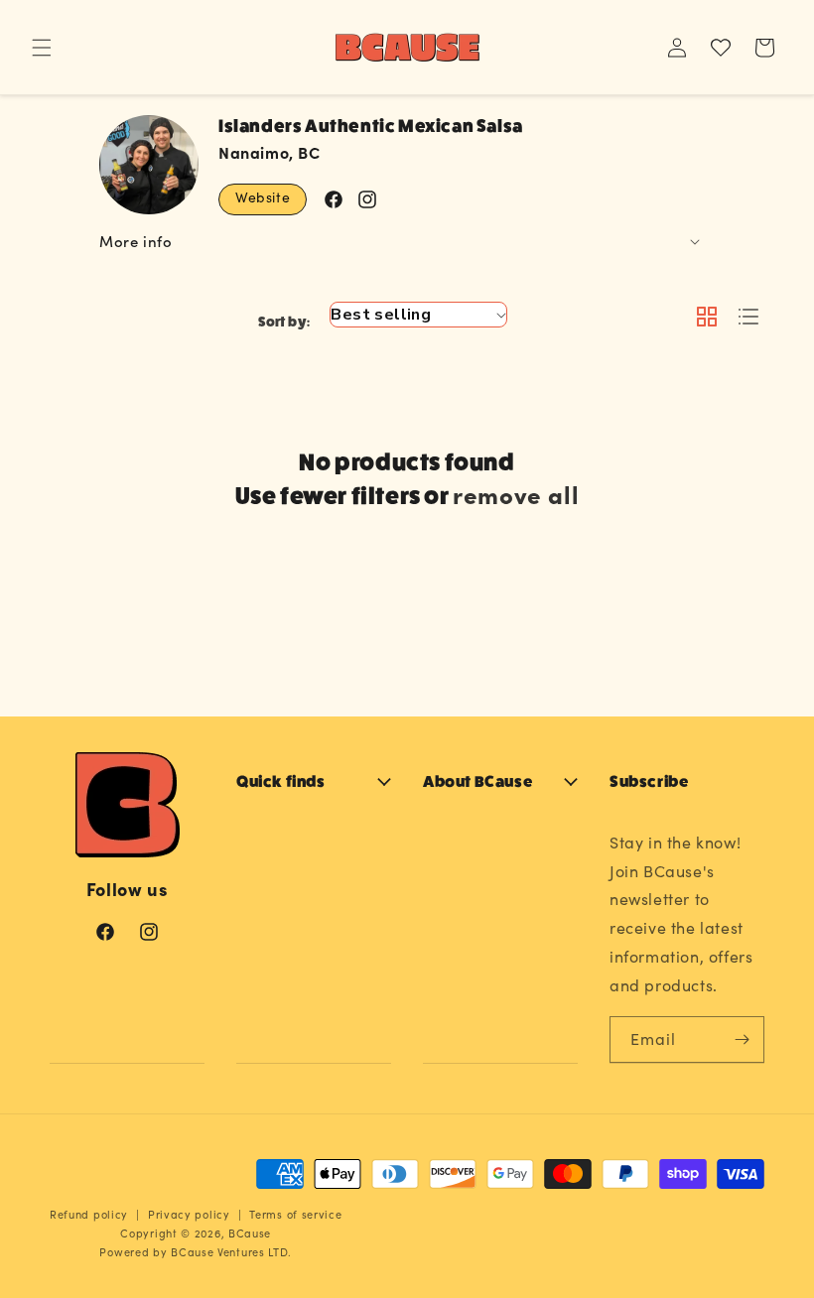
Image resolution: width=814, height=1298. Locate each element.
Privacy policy (189, 1214)
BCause (249, 1233)
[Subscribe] (741, 1039)
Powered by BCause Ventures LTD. (195, 1251)
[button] (42, 47)
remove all (516, 493)
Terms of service (295, 1214)
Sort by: (284, 321)
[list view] (748, 318)
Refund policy (89, 1214)
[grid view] (707, 318)
